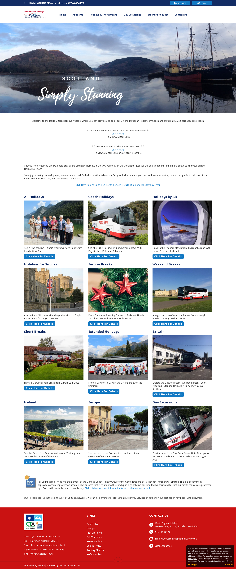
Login (203, 3)
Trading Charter (95, 550)
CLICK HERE (118, 133)
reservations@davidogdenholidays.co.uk (176, 538)
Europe (94, 402)
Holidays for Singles (40, 264)
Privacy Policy (94, 541)
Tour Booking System (34, 565)
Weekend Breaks (166, 264)
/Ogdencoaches (163, 545)
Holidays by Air (165, 197)
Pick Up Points (95, 532)
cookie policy (193, 559)
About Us (78, 14)
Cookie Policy (94, 545)
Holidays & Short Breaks (103, 14)
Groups (91, 528)
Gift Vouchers (94, 537)
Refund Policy (94, 554)
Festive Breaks (100, 264)
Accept (229, 564)
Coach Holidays (101, 197)
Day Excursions (132, 14)
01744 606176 (75, 3)
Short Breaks (35, 331)
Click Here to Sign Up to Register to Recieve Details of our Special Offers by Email (118, 184)
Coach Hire (181, 14)
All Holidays (34, 197)
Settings (192, 564)
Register (182, 3)
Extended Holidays (103, 331)
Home (62, 14)
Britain (159, 331)
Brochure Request (158, 14)
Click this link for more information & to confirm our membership (118, 488)
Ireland (30, 402)
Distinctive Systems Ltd (70, 565)
